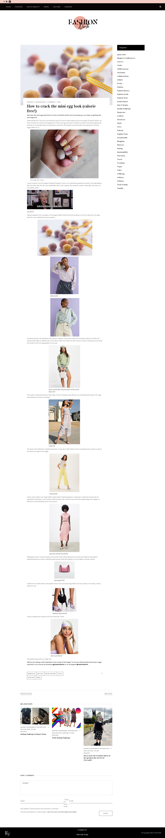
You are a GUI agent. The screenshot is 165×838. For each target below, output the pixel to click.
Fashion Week (122, 98)
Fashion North (31, 727)
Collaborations (123, 76)
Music (119, 123)
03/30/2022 (30, 102)
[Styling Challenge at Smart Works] (34, 716)
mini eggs (40, 673)
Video (119, 170)
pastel (60, 673)
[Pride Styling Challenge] (66, 718)
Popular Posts (25, 729)
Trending (121, 163)
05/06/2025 (87, 753)
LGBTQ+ (120, 116)
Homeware (121, 112)
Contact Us (82, 830)
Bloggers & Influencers (126, 58)
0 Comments (51, 102)
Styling (33, 729)
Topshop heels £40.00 (59, 613)
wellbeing (121, 174)
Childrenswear (123, 69)
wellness (120, 177)
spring (38, 677)
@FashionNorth (58, 664)
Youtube (120, 188)
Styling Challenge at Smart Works (33, 734)
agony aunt (121, 54)
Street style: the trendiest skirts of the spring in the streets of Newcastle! (97, 758)
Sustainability (122, 152)
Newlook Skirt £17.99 (67, 389)
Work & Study (122, 185)
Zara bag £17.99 (59, 580)
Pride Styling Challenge (61, 738)
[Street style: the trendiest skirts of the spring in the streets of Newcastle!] (98, 727)
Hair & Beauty (122, 105)
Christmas (121, 73)
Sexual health (122, 138)
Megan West (41, 102)
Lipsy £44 (52, 446)
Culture (120, 80)
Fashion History (123, 91)
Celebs (119, 65)
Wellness (120, 181)
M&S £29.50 (53, 494)
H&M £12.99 (54, 296)
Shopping (31, 677)
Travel (119, 159)
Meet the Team (82, 835)
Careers (120, 62)
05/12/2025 (23, 731)
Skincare (120, 145)
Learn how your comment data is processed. (62, 812)
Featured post (41, 727)
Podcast (120, 130)
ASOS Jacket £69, (54, 389)
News (119, 127)
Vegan (119, 167)
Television (121, 156)
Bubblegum (31, 673)
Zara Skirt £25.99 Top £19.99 (58, 554)
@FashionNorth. (82, 664)
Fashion (22, 727)
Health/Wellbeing (124, 109)
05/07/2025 (55, 735)
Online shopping (50, 673)
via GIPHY (30, 212)
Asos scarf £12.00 (56, 656)
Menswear (121, 120)
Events (119, 83)
